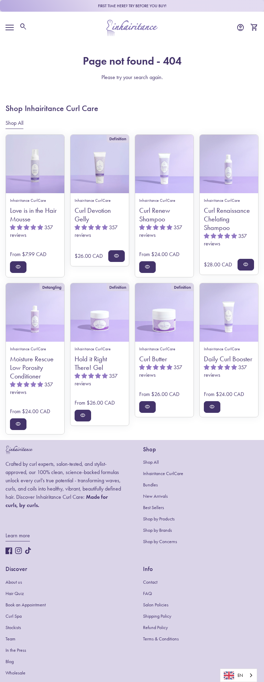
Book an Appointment (26, 605)
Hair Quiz (15, 593)
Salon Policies (155, 605)
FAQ (147, 593)
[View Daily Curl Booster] (229, 312)
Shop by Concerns (160, 541)
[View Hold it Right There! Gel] (99, 312)
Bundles (150, 485)
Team (10, 639)
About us (14, 582)
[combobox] (238, 675)
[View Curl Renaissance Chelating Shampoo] (229, 164)
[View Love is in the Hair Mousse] (35, 164)
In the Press (16, 650)
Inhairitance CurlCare (163, 473)
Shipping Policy (157, 616)
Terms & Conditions (161, 639)
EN (240, 675)
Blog (10, 661)
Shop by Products (159, 519)
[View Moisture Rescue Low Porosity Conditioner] (35, 312)
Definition (117, 138)
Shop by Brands (157, 530)
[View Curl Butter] (164, 312)
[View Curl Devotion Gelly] (99, 164)
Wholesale (15, 673)
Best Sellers (153, 507)
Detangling (52, 287)
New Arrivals (155, 496)
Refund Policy (155, 627)
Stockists (13, 627)
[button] (27, 227)
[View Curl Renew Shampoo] (164, 164)
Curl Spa (14, 616)
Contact (150, 582)
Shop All (151, 462)
